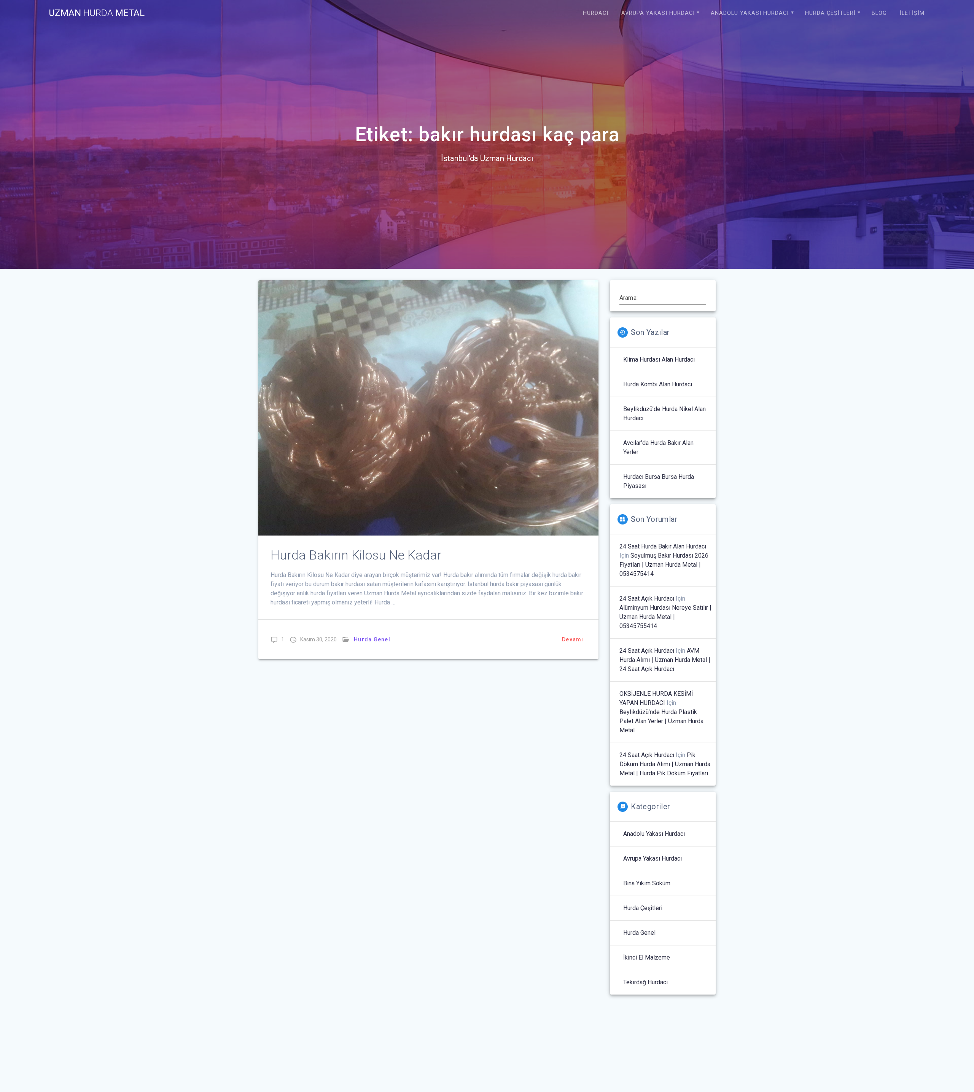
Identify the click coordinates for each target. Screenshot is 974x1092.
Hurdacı (595, 13)
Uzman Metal (97, 13)
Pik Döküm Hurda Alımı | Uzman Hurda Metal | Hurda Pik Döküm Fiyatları (664, 764)
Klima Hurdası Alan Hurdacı (659, 359)
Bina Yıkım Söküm (646, 883)
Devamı (573, 639)
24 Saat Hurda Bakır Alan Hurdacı (662, 546)
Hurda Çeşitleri (830, 13)
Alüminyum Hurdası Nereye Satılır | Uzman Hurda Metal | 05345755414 (665, 617)
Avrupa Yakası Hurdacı (658, 13)
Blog (879, 13)
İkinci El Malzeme (646, 957)
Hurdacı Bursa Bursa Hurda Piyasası (658, 481)
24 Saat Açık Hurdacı (646, 598)
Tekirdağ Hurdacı (645, 982)
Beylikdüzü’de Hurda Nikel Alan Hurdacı (664, 413)
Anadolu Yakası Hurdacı (750, 13)
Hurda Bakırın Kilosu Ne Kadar (356, 555)
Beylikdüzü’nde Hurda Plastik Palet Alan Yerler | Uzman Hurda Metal (661, 721)
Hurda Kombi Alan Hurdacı (657, 384)
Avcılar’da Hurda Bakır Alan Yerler (658, 447)
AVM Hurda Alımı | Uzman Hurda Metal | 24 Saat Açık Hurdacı (664, 660)
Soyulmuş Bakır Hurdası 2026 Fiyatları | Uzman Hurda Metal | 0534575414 (663, 564)
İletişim (912, 13)
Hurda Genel (372, 639)
